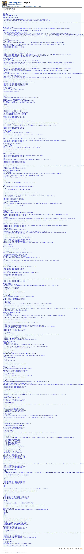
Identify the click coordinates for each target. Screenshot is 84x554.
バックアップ (14, 6)
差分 (10, 6)
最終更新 (35, 6)
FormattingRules (15, 3)
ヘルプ (39, 6)
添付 (18, 6)
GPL (24, 552)
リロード (21, 6)
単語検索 (31, 6)
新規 (26, 6)
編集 (7, 6)
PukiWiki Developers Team (16, 552)
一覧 (28, 6)
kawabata (6, 550)
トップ (3, 6)
